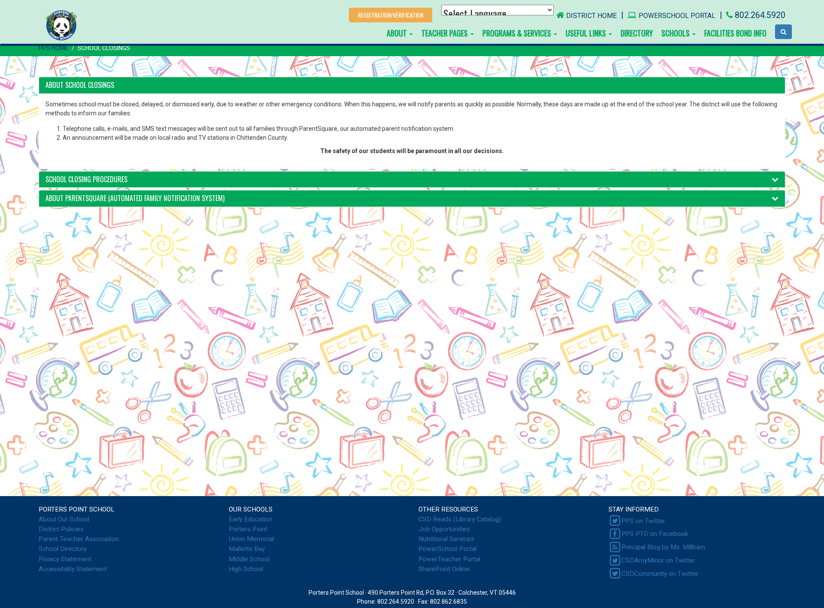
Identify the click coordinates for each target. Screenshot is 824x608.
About (398, 33)
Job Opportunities (444, 529)
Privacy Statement (65, 559)
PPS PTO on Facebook (654, 534)
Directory (637, 33)
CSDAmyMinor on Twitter (658, 560)
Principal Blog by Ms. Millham (663, 547)
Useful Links (587, 33)
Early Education (251, 519)
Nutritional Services (446, 539)
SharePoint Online (444, 569)
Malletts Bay (247, 549)
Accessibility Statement (73, 569)
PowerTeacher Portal (449, 559)
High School (246, 569)
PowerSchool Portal (677, 16)
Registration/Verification (390, 14)
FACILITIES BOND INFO (735, 33)
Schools (676, 33)
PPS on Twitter (643, 521)
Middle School (249, 559)
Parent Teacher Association (79, 539)
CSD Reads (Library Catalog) (459, 519)
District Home (591, 16)
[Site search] (783, 31)
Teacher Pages (445, 33)
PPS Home (53, 48)
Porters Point (248, 529)
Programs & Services (517, 33)
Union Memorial (251, 539)
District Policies (61, 529)
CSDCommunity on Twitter (659, 574)
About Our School (64, 519)
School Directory (63, 549)
